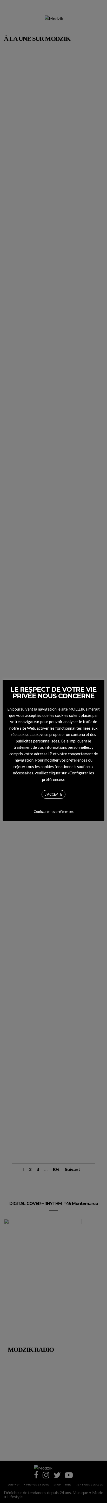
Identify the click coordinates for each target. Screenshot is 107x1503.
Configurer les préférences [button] (53, 811)
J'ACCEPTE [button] (53, 794)
